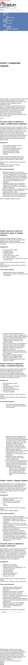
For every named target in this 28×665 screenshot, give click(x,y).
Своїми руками (7, 26)
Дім (4, 14)
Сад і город (9, 23)
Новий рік (5, 13)
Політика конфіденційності (14, 660)
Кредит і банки (10, 17)
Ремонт (5, 21)
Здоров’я (5, 19)
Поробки (8, 27)
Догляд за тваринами (12, 29)
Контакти (2, 660)
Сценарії (5, 30)
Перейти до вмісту (5, 0)
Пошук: (2, 10)
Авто (7, 16)
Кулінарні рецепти (8, 20)
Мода (4, 24)
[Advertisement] (14, 46)
